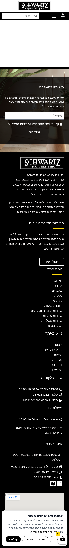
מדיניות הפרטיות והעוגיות (44, 531)
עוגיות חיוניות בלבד (35, 539)
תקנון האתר (54, 325)
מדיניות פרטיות (52, 315)
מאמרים (57, 290)
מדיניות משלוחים (51, 320)
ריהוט (58, 345)
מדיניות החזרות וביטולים (46, 310)
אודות (58, 285)
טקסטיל (57, 360)
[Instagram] (59, 483)
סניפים (58, 295)
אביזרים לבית (53, 350)
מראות (58, 355)
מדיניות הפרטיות (19, 124)
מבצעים (57, 370)
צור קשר (57, 300)
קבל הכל (13, 539)
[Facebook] (53, 483)
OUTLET (56, 365)
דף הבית (57, 280)
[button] (54, 16)
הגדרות (56, 539)
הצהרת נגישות (53, 305)
